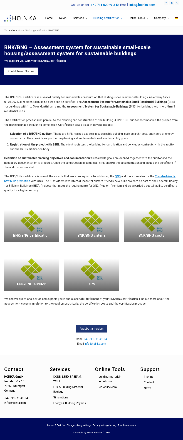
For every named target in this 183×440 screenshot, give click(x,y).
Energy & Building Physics (69, 403)
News (147, 388)
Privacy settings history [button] (105, 425)
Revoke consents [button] (127, 425)
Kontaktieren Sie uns (21, 71)
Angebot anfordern (91, 328)
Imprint (148, 376)
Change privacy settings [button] (79, 425)
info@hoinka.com (142, 5)
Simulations (60, 397)
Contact (149, 382)
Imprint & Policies (56, 425)
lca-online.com (108, 387)
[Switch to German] (176, 18)
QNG (118, 176)
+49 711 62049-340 (105, 5)
